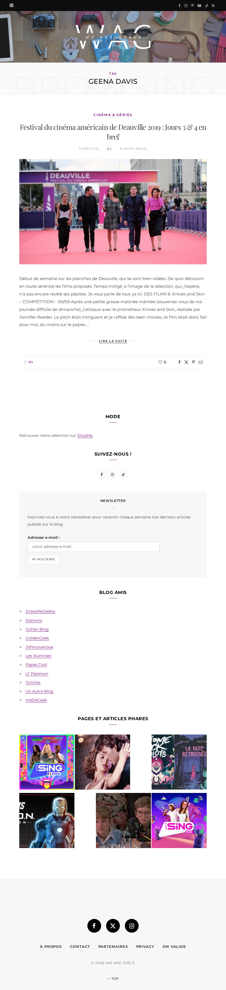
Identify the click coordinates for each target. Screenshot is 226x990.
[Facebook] (179, 362)
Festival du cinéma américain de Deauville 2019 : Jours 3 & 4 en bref (113, 131)
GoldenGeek (37, 638)
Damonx (34, 620)
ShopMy (85, 435)
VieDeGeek (36, 700)
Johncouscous (39, 646)
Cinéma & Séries (113, 115)
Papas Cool (36, 664)
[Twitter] (186, 362)
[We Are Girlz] (113, 37)
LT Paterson (37, 673)
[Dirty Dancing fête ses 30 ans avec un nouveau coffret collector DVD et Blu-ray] (102, 763)
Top (115, 978)
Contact (80, 946)
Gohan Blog (37, 629)
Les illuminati (39, 655)
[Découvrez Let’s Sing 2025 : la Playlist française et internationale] (179, 821)
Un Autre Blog (39, 691)
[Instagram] (132, 926)
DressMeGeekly (40, 611)
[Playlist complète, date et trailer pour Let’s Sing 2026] (46, 763)
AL (109, 149)
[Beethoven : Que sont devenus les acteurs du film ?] (123, 821)
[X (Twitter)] (113, 926)
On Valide (174, 946)
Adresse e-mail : (44, 537)
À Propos (51, 946)
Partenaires (113, 946)
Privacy (145, 946)
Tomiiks (33, 682)
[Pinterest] (193, 362)
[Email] (201, 362)
